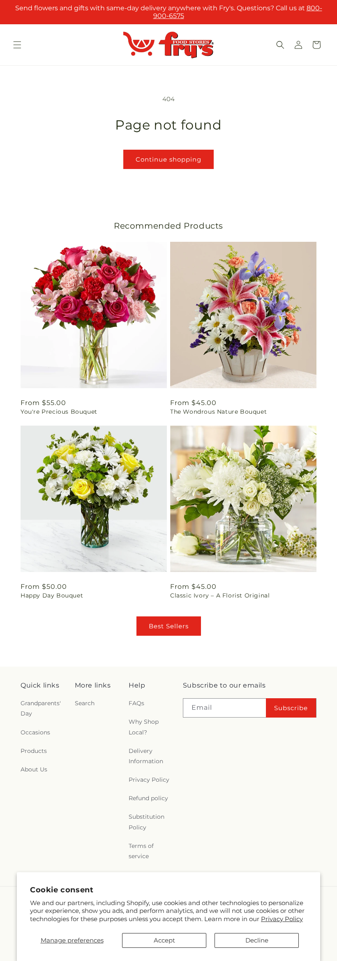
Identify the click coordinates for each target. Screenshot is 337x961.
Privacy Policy (282, 919)
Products (34, 751)
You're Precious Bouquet (59, 411)
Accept (164, 940)
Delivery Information (146, 756)
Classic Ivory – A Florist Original (220, 595)
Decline (256, 940)
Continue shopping (168, 159)
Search (85, 703)
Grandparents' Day (41, 708)
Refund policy (148, 798)
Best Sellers (169, 626)
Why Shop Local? (144, 727)
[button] (17, 45)
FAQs (136, 703)
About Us (34, 769)
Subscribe (291, 708)
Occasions (35, 732)
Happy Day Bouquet (52, 595)
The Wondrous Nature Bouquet (218, 411)
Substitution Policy (146, 822)
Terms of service (141, 851)
